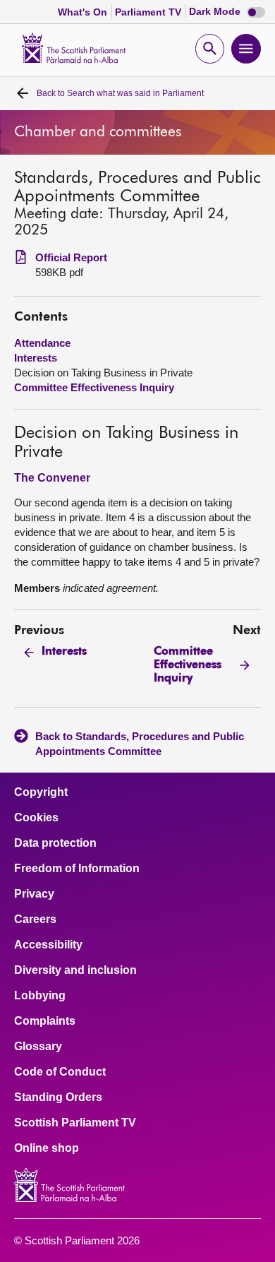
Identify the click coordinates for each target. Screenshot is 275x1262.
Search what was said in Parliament (120, 93)
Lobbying (40, 995)
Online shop (46, 1148)
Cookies (36, 817)
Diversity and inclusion (75, 970)
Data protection (55, 843)
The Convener (52, 478)
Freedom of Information (77, 868)
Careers (35, 919)
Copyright (41, 792)
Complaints (44, 1021)
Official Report (71, 257)
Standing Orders (58, 1097)
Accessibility (48, 945)
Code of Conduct (60, 1072)
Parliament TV (149, 12)
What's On (84, 12)
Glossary (38, 1046)
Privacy (34, 894)
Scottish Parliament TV (75, 1123)
